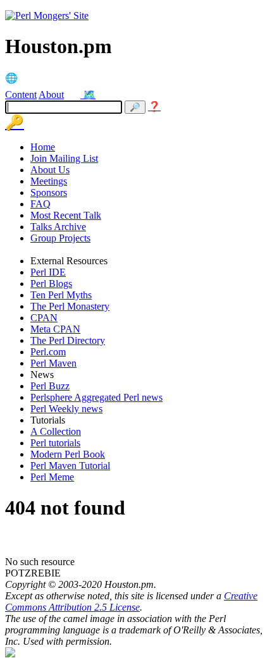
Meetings (48, 181)
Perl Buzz (50, 386)
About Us (50, 169)
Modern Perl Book (67, 454)
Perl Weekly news (66, 408)
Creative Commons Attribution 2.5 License (131, 601)
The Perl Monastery (69, 306)
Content (21, 94)
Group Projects (60, 238)
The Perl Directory (67, 340)
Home (42, 147)
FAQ (40, 203)
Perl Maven (53, 363)
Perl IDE (48, 272)
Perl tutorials (55, 442)
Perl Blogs (51, 283)
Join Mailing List (64, 158)
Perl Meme (52, 477)
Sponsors (48, 192)
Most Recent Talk (65, 215)
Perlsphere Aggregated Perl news (96, 397)
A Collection (55, 431)
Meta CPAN (55, 329)
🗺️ (89, 94)
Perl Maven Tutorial (70, 465)
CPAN (44, 317)
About (51, 94)
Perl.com (48, 351)
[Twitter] (74, 94)
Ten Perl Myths (61, 295)
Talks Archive (58, 226)
